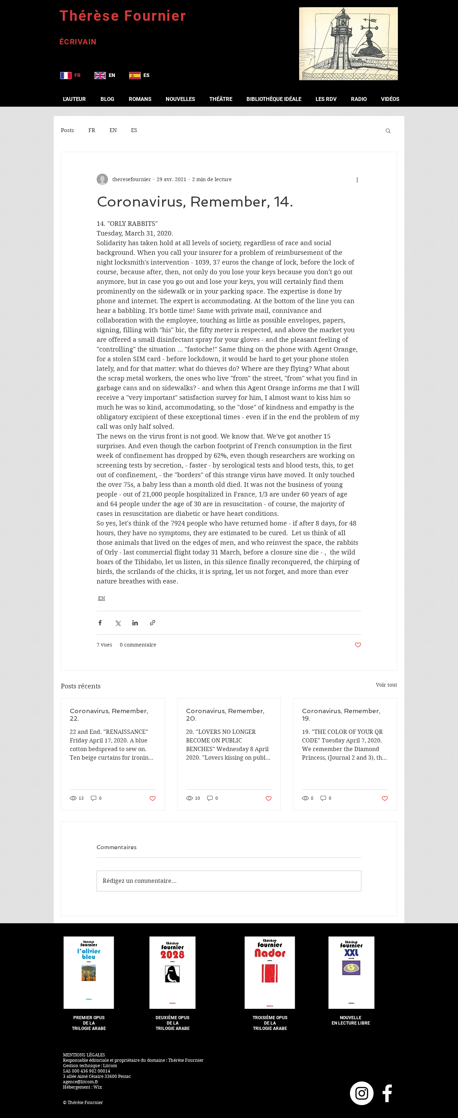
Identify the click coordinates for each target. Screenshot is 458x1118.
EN (113, 130)
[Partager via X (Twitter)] (117, 622)
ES (134, 130)
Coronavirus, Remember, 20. (225, 714)
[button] (388, 130)
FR (91, 130)
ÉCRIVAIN (78, 42)
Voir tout (386, 685)
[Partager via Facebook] (100, 622)
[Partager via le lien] (152, 622)
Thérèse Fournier (123, 16)
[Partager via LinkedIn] (135, 622)
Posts (67, 130)
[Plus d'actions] (357, 179)
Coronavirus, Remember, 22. (109, 714)
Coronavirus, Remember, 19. (341, 714)
